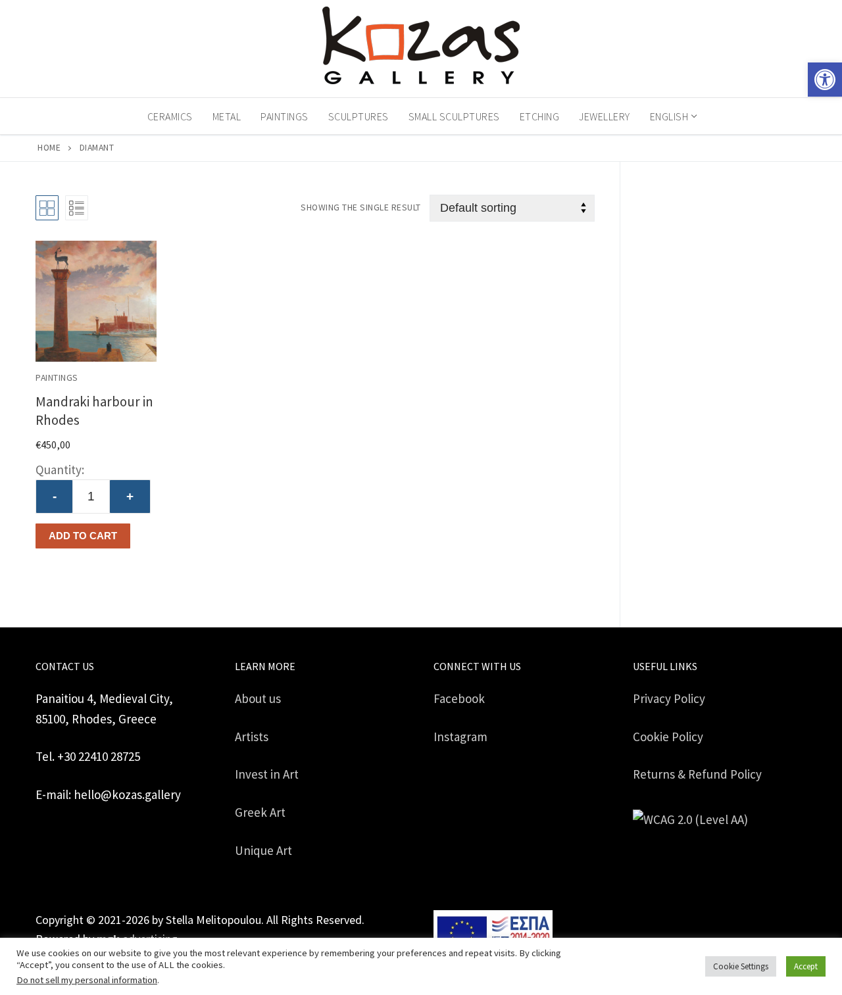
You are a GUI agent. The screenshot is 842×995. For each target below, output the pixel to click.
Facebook (459, 698)
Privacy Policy (669, 698)
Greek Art (260, 812)
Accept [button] (806, 966)
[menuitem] (672, 116)
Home (49, 147)
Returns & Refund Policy (697, 774)
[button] (825, 79)
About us (258, 698)
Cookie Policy (668, 736)
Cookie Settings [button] (740, 966)
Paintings (57, 377)
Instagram (460, 736)
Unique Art (263, 850)
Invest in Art (267, 774)
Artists (251, 736)
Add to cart (83, 535)
